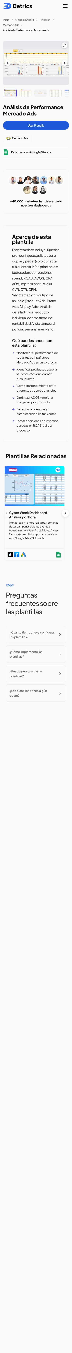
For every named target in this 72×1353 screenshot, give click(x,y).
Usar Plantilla (36, 125)
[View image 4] (55, 93)
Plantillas (45, 19)
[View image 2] (25, 93)
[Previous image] (8, 63)
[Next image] (64, 63)
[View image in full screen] (64, 45)
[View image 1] (10, 93)
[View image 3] (40, 93)
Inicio (6, 19)
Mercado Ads (11, 25)
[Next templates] (65, 513)
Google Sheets (24, 19)
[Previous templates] (6, 513)
